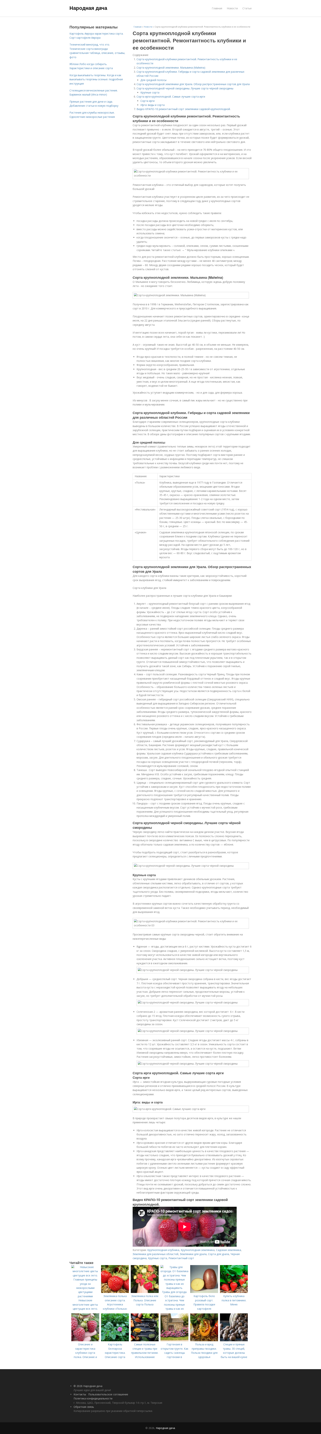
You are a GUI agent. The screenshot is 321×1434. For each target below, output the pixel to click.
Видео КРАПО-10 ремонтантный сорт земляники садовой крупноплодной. (184, 109)
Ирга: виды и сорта (152, 105)
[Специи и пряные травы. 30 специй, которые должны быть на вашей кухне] (234, 1340)
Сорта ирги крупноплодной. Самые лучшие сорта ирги (171, 96)
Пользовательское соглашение (108, 1394)
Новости (232, 8)
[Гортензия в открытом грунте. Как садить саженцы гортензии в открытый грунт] (174, 1340)
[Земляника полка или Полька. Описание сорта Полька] (145, 1292)
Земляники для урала (193, 1254)
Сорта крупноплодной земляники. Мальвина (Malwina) (171, 67)
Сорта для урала (218, 1254)
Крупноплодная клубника (163, 1250)
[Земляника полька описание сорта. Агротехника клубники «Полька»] (115, 1292)
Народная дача (88, 7)
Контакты (80, 1394)
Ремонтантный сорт (181, 1258)
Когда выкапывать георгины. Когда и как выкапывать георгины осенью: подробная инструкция (96, 79)
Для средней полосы (153, 80)
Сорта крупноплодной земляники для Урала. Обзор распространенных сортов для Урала (193, 84)
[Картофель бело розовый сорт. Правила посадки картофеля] (204, 1292)
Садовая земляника (228, 1250)
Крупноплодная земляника (198, 1250)
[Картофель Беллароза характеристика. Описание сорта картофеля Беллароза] (115, 1340)
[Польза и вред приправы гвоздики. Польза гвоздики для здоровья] (204, 1340)
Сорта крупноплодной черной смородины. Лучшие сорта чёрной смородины (185, 88)
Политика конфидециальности (93, 1398)
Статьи (247, 8)
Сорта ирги (147, 101)
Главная (217, 8)
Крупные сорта (149, 92)
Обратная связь (84, 1407)
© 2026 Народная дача (88, 1386)
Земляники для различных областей (155, 1254)
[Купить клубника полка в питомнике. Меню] (234, 1292)
